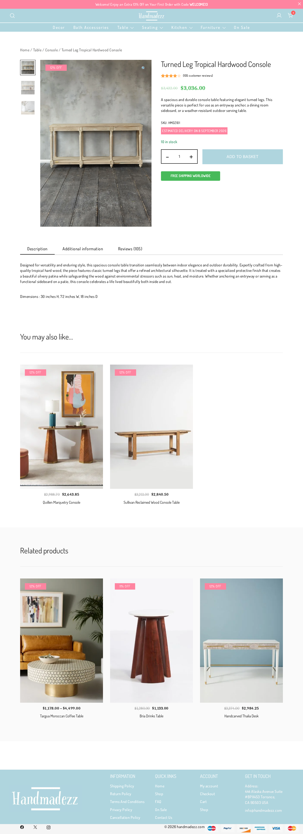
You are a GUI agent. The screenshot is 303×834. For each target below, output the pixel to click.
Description (37, 248)
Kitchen (179, 27)
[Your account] (279, 16)
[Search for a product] (12, 16)
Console (51, 50)
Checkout (207, 793)
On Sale (242, 27)
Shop (159, 793)
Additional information (82, 248)
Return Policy (120, 793)
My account (209, 786)
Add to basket (242, 156)
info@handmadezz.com (263, 810)
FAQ (158, 801)
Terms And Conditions (127, 801)
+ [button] (191, 156)
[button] (143, 68)
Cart (203, 801)
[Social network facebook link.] (22, 826)
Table (123, 27)
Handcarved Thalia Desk (241, 716)
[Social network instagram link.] (48, 826)
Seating (150, 27)
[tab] (37, 249)
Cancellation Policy (125, 817)
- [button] (167, 156)
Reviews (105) (130, 248)
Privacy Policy (121, 809)
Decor (59, 27)
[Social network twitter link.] (35, 826)
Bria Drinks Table (151, 716)
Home (24, 50)
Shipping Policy (122, 786)
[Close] (299, 3)
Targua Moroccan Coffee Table (61, 716)
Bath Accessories (91, 27)
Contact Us (163, 817)
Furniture (211, 27)
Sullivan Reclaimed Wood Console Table (152, 502)
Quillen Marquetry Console (61, 502)
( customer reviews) (198, 75)
